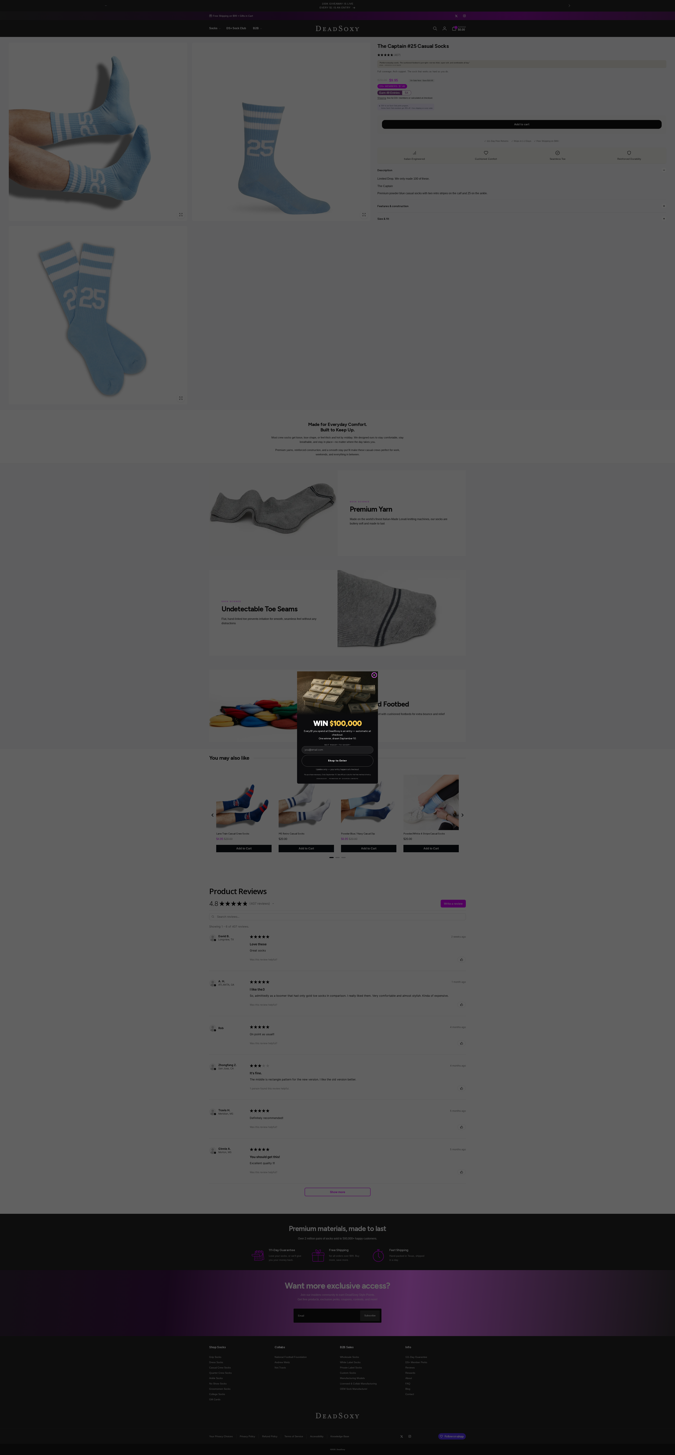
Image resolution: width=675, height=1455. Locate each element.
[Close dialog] (374, 675)
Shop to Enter (337, 760)
